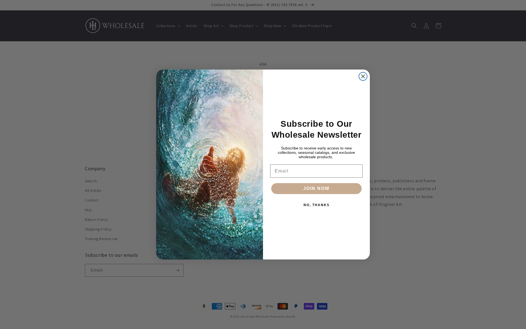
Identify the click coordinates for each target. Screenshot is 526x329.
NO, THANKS (317, 205)
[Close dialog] (363, 76)
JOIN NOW (316, 188)
